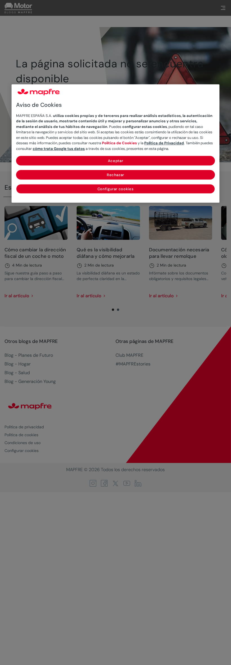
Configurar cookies (115, 189)
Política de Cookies (119, 143)
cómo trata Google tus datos (59, 148)
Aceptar (115, 161)
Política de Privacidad (164, 143)
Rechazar (115, 175)
